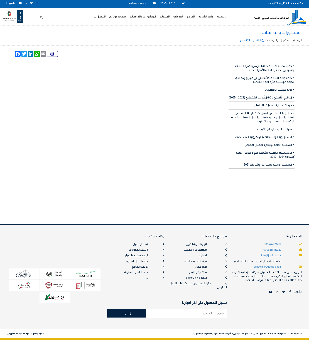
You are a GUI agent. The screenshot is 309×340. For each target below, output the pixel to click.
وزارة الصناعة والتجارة (195, 260)
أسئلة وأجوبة (297, 3)
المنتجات (165, 16)
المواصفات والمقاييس (195, 249)
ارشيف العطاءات (138, 249)
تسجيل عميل (140, 244)
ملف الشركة (206, 16)
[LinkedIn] (25, 2)
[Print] (52, 54)
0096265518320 (272, 249)
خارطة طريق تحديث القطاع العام (273, 105)
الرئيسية (222, 16)
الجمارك (203, 255)
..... (146, 277)
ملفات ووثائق (117, 16)
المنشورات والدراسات (142, 16)
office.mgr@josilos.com (267, 266)
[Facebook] (37, 2)
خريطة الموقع (140, 266)
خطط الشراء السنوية (136, 272)
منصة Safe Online (196, 277)
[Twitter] (31, 2)
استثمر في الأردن (197, 272)
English (10, 3)
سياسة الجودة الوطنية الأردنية (274, 129)
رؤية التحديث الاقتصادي (278, 89)
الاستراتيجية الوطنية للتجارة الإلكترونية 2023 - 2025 (263, 136)
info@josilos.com (137, 3)
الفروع (191, 16)
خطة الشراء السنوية (137, 260)
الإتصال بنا (100, 16)
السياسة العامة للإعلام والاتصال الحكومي (268, 144)
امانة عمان (201, 266)
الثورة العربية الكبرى (196, 244)
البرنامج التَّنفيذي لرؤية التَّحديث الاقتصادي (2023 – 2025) (260, 97)
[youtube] (20, 2)
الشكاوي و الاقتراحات (278, 3)
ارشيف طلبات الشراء (136, 255)
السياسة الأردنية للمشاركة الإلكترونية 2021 (268, 164)
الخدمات (178, 16)
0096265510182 (167, 3)
